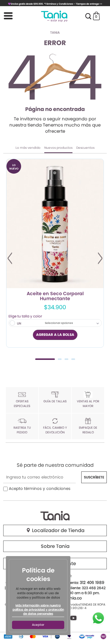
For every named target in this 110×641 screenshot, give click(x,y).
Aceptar (38, 625)
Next (100, 258)
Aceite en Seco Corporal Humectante (55, 296)
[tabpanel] (55, 253)
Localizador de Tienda (57, 530)
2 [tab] (60, 359)
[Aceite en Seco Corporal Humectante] (55, 223)
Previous (10, 258)
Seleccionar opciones (59, 323)
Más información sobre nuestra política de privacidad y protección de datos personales (38, 610)
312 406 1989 (92, 582)
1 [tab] (45, 359)
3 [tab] (66, 359)
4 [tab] (73, 359)
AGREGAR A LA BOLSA (55, 334)
